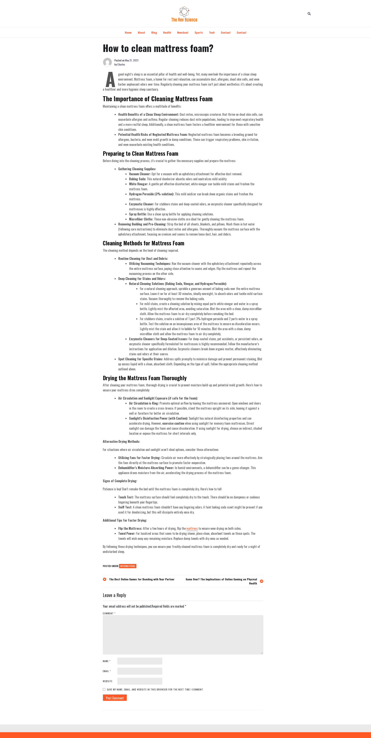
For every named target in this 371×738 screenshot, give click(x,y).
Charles (121, 64)
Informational (127, 566)
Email (107, 671)
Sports (199, 32)
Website (107, 681)
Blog (154, 32)
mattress (192, 528)
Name (107, 661)
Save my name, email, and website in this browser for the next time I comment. (155, 689)
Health (167, 32)
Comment (109, 613)
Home (128, 32)
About (141, 32)
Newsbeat (182, 32)
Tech (212, 32)
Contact (226, 32)
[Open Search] (309, 13)
